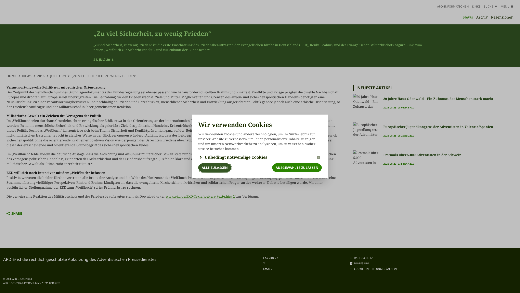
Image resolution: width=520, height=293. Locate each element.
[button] (260, 157)
